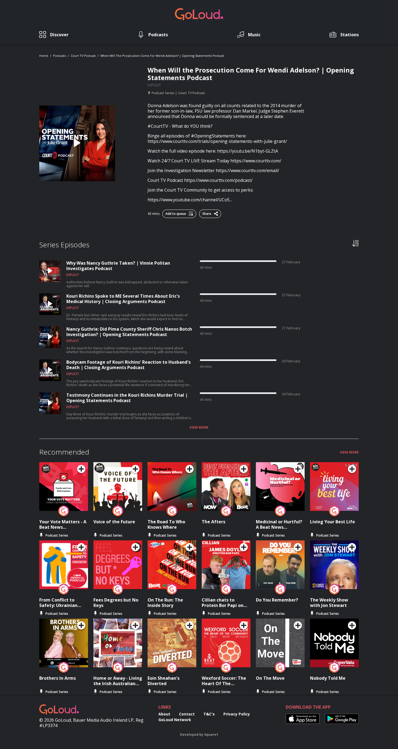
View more (199, 427)
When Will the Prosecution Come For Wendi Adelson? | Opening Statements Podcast (162, 56)
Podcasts (59, 56)
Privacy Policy (236, 714)
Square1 (211, 734)
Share (207, 212)
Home (43, 56)
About (164, 714)
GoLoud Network (174, 719)
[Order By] (355, 243)
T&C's (209, 714)
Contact (187, 714)
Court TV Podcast (83, 56)
